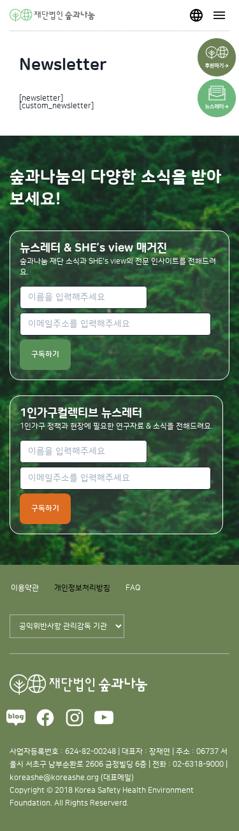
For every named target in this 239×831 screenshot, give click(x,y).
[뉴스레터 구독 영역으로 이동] (217, 98)
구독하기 (45, 354)
